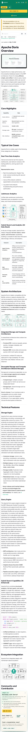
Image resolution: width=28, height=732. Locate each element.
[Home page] (2, 37)
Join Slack (8, 711)
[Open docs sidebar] (25, 33)
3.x (21, 28)
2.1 (23, 28)
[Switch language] (22, 33)
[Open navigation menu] (9, 7)
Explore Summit (21, 716)
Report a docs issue (9, 728)
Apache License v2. (13, 731)
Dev (5, 36)
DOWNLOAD (4, 7)
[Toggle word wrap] (22, 617)
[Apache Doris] (5, 2)
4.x (19, 28)
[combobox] (10, 33)
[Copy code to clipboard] (25, 617)
